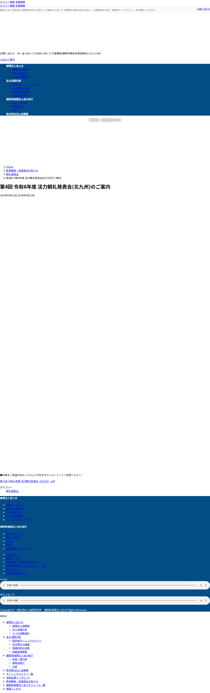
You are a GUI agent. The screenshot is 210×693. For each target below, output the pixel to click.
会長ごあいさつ (14, 534)
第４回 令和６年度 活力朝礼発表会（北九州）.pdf (27, 481)
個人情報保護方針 (16, 573)
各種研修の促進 (21, 91)
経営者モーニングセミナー (27, 84)
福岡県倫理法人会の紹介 (19, 655)
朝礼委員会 (12, 491)
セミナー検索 (7, 2)
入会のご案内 (7, 59)
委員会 (10, 541)
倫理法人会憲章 (21, 69)
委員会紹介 (18, 106)
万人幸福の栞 (19, 73)
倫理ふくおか (13, 558)
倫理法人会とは (14, 505)
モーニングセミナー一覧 (19, 519)
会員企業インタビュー (18, 548)
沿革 (14, 110)
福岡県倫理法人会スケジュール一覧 (25, 566)
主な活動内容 (13, 637)
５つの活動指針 (21, 77)
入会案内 (11, 554)
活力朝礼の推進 (21, 88)
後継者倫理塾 (19, 95)
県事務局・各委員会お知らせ (22, 562)
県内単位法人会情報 (17, 670)
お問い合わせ (203, 8)
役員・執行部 (19, 102)
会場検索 (20, 2)
